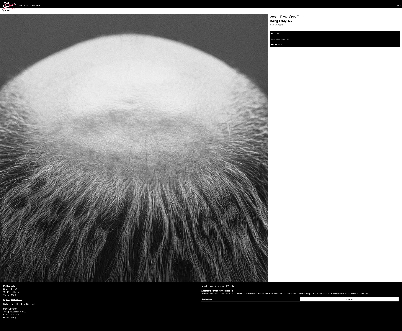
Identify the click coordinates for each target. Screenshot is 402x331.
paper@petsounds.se (12, 300)
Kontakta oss (207, 286)
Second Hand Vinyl (32, 5)
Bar (43, 5)
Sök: (7, 11)
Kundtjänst (219, 286)
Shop (20, 5)
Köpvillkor (230, 286)
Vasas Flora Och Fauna (288, 17)
